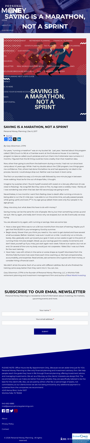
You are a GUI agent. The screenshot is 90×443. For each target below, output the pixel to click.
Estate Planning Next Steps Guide (18, 76)
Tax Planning (50, 46)
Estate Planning (32, 46)
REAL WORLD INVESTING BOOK (30, 66)
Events (5, 97)
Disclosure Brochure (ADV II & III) (18, 71)
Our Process (8, 51)
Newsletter (7, 66)
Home (4, 20)
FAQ (39, 71)
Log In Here (7, 87)
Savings (9, 136)
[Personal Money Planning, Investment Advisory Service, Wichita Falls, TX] (7, 398)
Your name (53, 310)
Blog (4, 56)
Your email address (53, 319)
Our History (24, 51)
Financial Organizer (54, 71)
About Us (6, 25)
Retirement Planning (39, 41)
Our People (7, 30)
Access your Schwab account (16, 92)
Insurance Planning (70, 46)
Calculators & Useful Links (61, 66)
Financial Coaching (11, 46)
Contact (6, 82)
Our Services (8, 35)
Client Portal (8, 102)
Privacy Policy (8, 424)
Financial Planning (63, 41)
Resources (7, 61)
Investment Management (14, 41)
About (4, 419)
